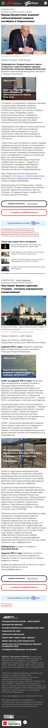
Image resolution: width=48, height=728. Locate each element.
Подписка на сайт (11, 631)
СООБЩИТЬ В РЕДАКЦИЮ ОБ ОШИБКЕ (19, 649)
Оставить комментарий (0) (24, 213)
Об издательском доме (14, 621)
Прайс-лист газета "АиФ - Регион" (18, 638)
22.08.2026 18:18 (7, 280)
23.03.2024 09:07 (8, 9)
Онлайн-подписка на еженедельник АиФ (23, 628)
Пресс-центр (33, 621)
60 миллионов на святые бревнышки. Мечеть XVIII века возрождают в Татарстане (22, 453)
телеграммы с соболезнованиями (28, 176)
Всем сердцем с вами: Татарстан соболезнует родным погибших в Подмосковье (27, 253)
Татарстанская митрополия (21, 332)
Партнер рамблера (21, 716)
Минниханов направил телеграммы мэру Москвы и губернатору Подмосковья (26, 245)
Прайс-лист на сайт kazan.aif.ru (18, 641)
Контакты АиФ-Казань (13, 634)
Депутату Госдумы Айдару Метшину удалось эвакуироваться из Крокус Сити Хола (27, 260)
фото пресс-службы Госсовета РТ (15, 56)
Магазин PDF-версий (12, 625)
